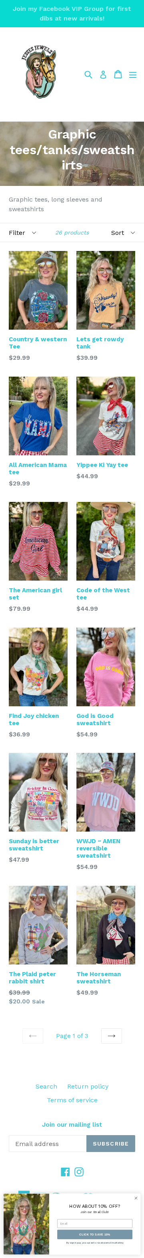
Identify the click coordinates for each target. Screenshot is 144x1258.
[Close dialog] (136, 1198)
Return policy (87, 1086)
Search (46, 1086)
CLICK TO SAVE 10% (94, 1234)
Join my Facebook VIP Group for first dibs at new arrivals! (72, 13)
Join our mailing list (72, 1124)
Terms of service (72, 1100)
